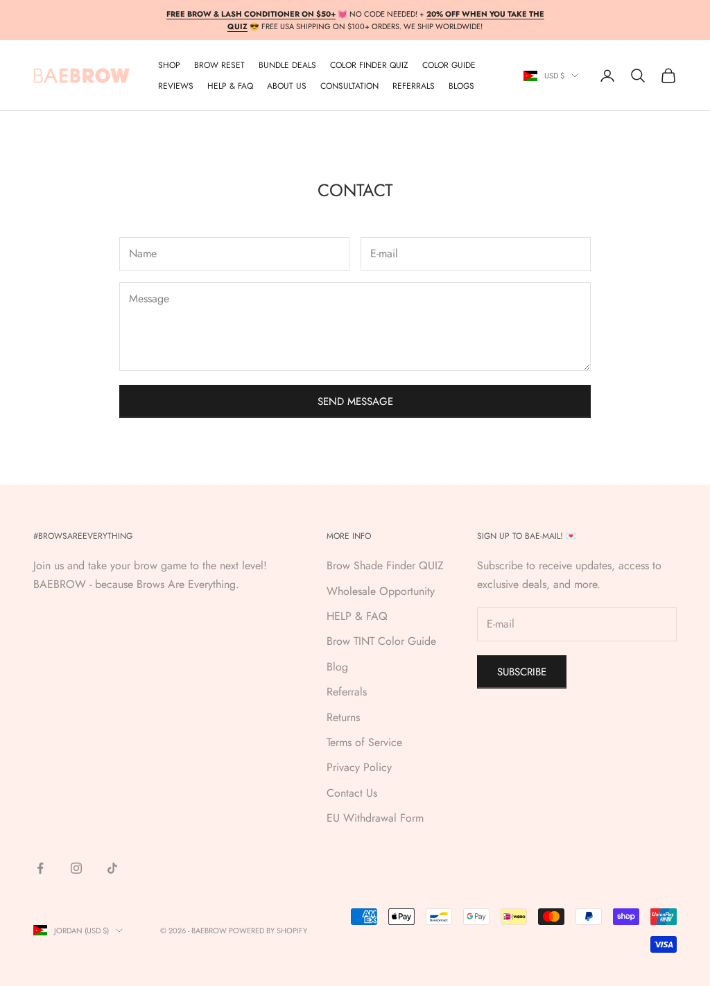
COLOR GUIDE (449, 65)
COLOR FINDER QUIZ (369, 65)
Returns (343, 717)
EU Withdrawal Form (375, 818)
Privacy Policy (359, 767)
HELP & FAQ (357, 616)
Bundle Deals (287, 65)
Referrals (347, 692)
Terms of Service (364, 742)
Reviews (175, 86)
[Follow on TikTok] (112, 868)
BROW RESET (219, 65)
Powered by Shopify (268, 930)
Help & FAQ (230, 86)
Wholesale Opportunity (381, 591)
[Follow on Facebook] (40, 868)
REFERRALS (413, 86)
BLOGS (461, 86)
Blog (337, 667)
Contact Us (352, 793)
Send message (355, 401)
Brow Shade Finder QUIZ (385, 565)
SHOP (169, 65)
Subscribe (521, 672)
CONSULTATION (349, 86)
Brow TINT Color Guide (381, 641)
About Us (286, 86)
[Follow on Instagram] (76, 868)
